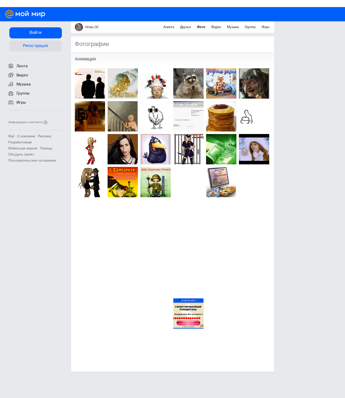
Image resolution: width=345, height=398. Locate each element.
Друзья (186, 27)
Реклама (44, 136)
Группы (251, 27)
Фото (201, 27)
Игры (265, 27)
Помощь (46, 148)
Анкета (169, 27)
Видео (216, 27)
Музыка (233, 27)
